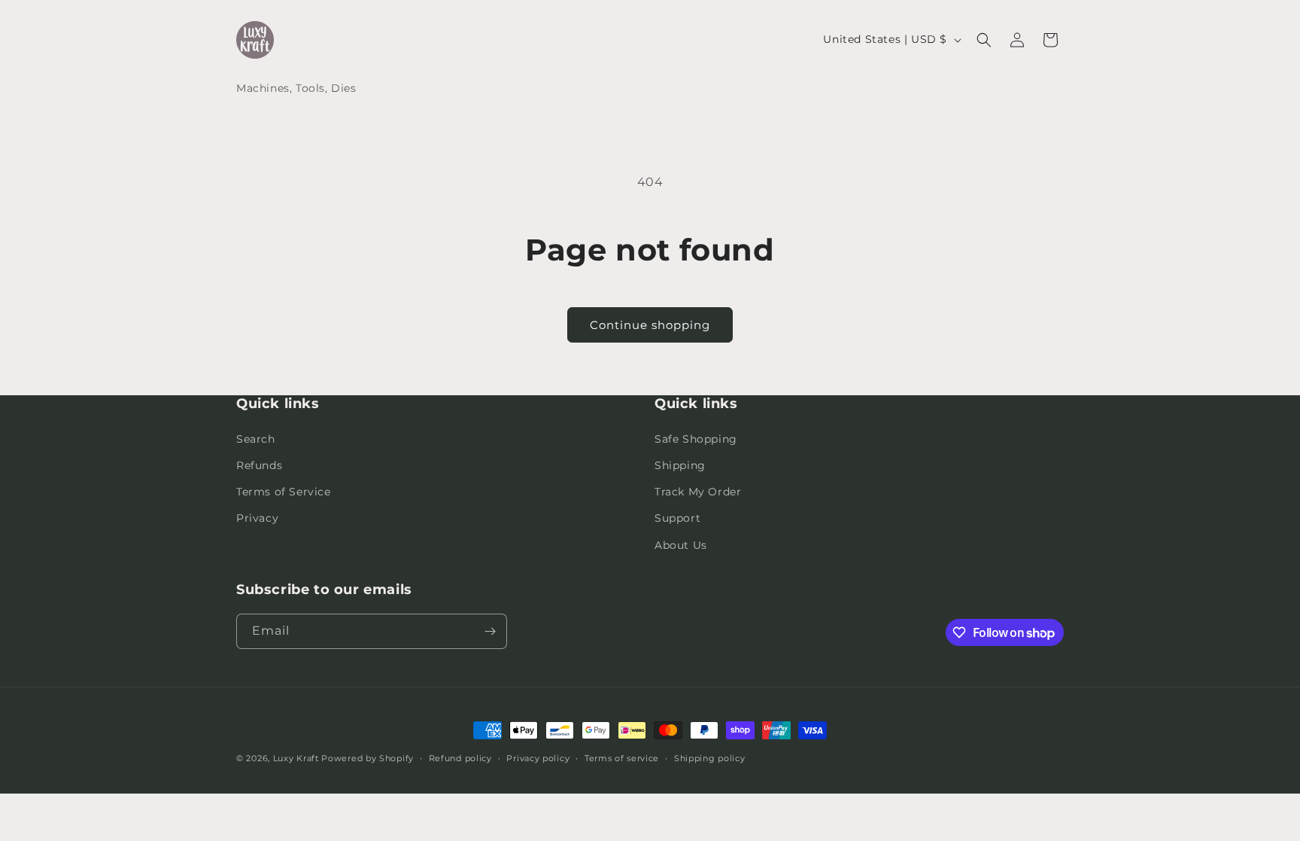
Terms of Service (283, 491)
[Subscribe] (489, 631)
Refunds (259, 465)
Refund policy (460, 758)
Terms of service (622, 758)
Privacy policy (538, 758)
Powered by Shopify (367, 758)
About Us (681, 545)
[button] (984, 39)
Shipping (680, 465)
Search (255, 439)
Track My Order (698, 491)
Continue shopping (650, 325)
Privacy (257, 518)
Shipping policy (710, 758)
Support (677, 518)
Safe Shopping (696, 439)
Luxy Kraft (296, 758)
